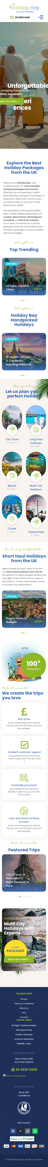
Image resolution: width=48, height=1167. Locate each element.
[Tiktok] (27, 1131)
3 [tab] (25, 300)
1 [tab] (20, 300)
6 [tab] (30, 896)
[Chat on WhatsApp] (24, 1075)
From (39, 287)
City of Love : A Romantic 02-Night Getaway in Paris (17, 880)
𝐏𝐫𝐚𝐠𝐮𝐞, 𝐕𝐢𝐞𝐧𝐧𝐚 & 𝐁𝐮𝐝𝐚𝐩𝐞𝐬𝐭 (16, 620)
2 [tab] (22, 300)
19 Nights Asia (15, 288)
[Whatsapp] (35, 1131)
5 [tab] (28, 896)
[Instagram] (20, 1131)
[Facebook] (13, 1131)
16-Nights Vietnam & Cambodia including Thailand (18, 360)
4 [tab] (28, 300)
